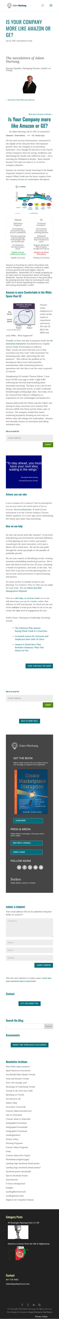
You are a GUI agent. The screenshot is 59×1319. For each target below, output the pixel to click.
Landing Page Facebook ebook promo (23, 1163)
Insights (9, 1187)
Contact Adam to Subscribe (18, 1119)
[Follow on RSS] (41, 867)
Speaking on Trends (15, 1094)
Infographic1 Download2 (17, 1127)
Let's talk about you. (30, 1003)
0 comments (44, 131)
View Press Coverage (22, 843)
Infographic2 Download (16, 1131)
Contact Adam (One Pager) (18, 1155)
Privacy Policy (12, 1139)
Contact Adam (19, 852)
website (15, 607)
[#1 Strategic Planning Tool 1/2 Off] (18, 1232)
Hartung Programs (14, 1143)
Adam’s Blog (11, 1103)
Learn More (21, 820)
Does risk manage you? (16, 1082)
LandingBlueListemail (16, 1191)
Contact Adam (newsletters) (18, 1111)
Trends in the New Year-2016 (19, 1090)
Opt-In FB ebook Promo (17, 1175)
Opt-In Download (14, 1115)
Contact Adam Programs (17, 1147)
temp (8, 1151)
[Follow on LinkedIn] (19, 867)
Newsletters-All (13, 1099)
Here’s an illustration (22, 509)
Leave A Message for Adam (39, 666)
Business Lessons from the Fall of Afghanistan (29, 1244)
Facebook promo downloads (18, 1171)
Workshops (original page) (17, 1159)
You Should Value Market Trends (20, 1074)
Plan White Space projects (18, 1066)
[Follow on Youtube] (35, 867)
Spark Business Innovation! (18, 1070)
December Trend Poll (15, 1107)
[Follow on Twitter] (30, 867)
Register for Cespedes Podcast (20, 1200)
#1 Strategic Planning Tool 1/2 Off (23, 1223)
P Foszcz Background (15, 1183)
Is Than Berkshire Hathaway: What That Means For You (29, 647)
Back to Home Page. (29, 721)
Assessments (12, 1179)
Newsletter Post (24, 41)
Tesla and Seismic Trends (17, 1078)
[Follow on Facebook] (24, 867)
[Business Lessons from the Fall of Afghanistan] (18, 1253)
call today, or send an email (27, 598)
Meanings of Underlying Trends (20, 1087)
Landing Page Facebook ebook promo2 (23, 1167)
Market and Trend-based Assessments (29, 1045)
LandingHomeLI (13, 1135)
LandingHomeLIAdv (15, 1196)
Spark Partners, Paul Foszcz (40, 1312)
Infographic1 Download (16, 1123)
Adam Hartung (18, 131)
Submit (48, 445)
